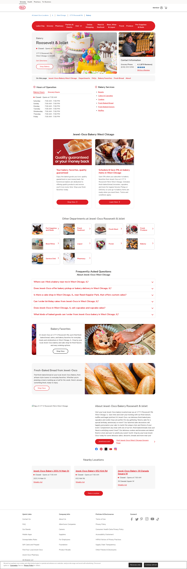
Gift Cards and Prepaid (30, 545)
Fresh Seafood (83, 229)
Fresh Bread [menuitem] (119, 78)
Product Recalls (65, 550)
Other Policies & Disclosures (106, 550)
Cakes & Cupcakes (105, 96)
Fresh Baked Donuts (106, 107)
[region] (93, 565)
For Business (46, 2)
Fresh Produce (146, 229)
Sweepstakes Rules (29, 539)
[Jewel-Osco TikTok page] (158, 520)
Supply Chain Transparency (106, 545)
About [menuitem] (128, 78)
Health (29, 2)
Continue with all (151, 565)
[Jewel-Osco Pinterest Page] (142, 520)
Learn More (120, 202)
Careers (62, 529)
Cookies (101, 99)
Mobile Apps (27, 534)
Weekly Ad (37, 482)
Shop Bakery (44, 66)
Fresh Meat (115, 229)
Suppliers (62, 534)
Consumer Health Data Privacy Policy (109, 529)
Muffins (101, 110)
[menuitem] (40, 26)
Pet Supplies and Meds (52, 229)
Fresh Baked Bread (105, 103)
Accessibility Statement (105, 534)
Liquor (83, 244)
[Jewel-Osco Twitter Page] (137, 520)
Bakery (146, 244)
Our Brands (26, 529)
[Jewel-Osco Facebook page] (132, 520)
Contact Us (26, 519)
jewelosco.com (106, 441)
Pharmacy (37, 2)
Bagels (101, 92)
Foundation (63, 545)
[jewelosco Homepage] (22, 7)
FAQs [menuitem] (94, 78)
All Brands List (27, 560)
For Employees (64, 539)
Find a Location (95, 493)
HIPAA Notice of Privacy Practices (108, 539)
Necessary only (135, 565)
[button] (158, 7)
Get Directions (41, 60)
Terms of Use (101, 519)
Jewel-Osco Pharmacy (30, 555)
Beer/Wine (52, 244)
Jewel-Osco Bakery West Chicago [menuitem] (63, 78)
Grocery (23, 2)
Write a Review (143, 70)
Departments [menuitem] (84, 78)
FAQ (24, 524)
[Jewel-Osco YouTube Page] (152, 520)
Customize (14, 566)
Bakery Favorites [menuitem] (105, 78)
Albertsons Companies (67, 524)
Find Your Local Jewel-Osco (32, 550)
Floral (115, 244)
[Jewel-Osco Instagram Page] (147, 520)
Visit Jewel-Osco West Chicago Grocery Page (135, 441)
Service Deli (52, 258)
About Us (62, 519)
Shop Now (77, 202)
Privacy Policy (101, 524)
